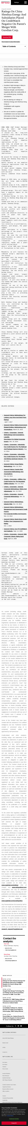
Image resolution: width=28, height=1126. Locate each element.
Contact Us (4, 1052)
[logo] (5, 2)
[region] (14, 1114)
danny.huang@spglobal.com (11, 960)
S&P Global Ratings (9, 1032)
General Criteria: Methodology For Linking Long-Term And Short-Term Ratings (15, 417)
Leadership (4, 1100)
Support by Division (6, 1086)
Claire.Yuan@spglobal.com (10, 950)
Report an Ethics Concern (7, 1089)
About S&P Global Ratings (8, 1038)
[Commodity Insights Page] (16, 1026)
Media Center (5, 1042)
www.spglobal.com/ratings (10, 885)
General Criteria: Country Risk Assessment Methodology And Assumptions (14, 472)
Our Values (4, 1062)
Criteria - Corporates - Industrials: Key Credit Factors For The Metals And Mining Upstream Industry (15, 457)
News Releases (5, 1075)
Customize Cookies (14, 1118)
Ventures (4, 1066)
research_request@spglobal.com (12, 929)
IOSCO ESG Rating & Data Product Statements (12, 1102)
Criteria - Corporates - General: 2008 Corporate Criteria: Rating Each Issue (15, 536)
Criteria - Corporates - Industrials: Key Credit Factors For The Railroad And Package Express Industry (15, 447)
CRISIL (4, 1047)
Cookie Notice (10, 1115)
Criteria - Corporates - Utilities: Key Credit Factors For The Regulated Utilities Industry (15, 481)
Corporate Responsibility (7, 1098)
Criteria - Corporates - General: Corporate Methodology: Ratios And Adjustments (15, 489)
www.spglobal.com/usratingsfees (12, 901)
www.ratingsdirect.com (19, 887)
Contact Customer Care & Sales (9, 1084)
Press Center (5, 1068)
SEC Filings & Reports (7, 1080)
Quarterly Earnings (6, 1077)
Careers (4, 1095)
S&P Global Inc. (7, 1056)
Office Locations (5, 1091)
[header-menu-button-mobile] (25, 2)
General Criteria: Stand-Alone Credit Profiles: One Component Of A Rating (15, 521)
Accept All (14, 1123)
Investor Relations (6, 1073)
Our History (4, 1064)
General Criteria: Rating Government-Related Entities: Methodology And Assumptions (15, 427)
